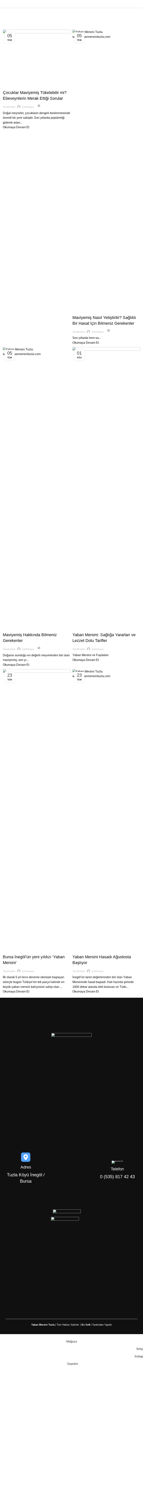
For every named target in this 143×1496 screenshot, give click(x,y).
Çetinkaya (31, 18)
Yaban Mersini (14, 86)
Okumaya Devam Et (16, 127)
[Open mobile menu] (138, 3)
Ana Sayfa (8, 27)
